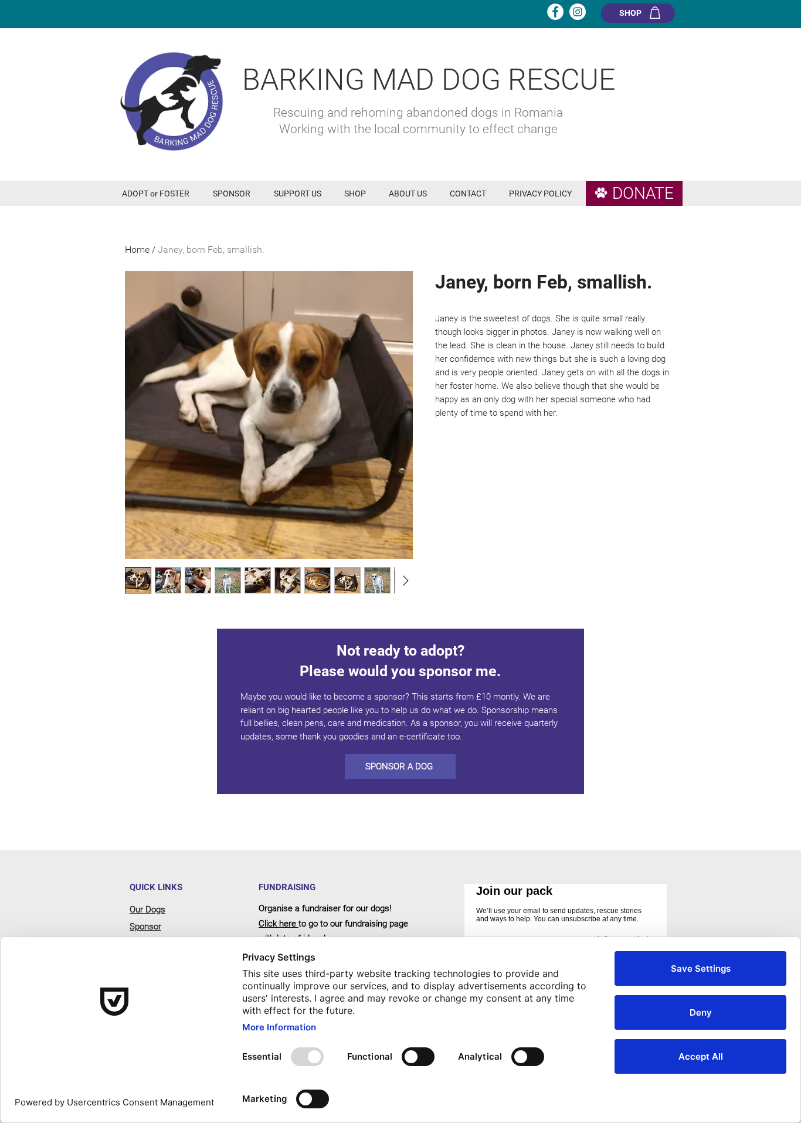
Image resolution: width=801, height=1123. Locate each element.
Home (137, 249)
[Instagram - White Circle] (577, 12)
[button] (158, 193)
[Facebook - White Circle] (555, 12)
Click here (278, 923)
